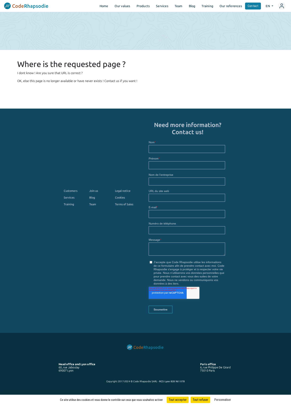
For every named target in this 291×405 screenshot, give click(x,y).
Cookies (120, 197)
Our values (122, 6)
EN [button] (268, 6)
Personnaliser (222, 400)
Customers (70, 190)
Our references (231, 6)
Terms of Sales (124, 204)
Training (207, 6)
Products (143, 6)
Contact (253, 6)
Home (104, 6)
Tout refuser (200, 400)
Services (162, 6)
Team (179, 6)
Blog (192, 6)
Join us (93, 190)
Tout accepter (178, 400)
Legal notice (122, 190)
